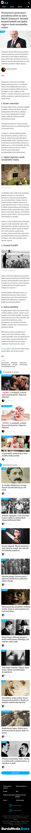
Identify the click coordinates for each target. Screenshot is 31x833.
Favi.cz (18, 821)
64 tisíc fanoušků (17, 805)
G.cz (13, 817)
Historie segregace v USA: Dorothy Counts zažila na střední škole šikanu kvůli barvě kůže (15, 518)
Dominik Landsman (11, 68)
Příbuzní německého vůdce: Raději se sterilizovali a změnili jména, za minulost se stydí (15, 761)
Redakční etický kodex (9, 795)
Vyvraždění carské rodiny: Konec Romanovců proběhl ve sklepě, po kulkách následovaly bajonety (15, 700)
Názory (20, 6)
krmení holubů (6, 364)
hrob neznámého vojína (8, 366)
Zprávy (4, 6)
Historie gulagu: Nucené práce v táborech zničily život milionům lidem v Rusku (14, 579)
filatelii (11, 824)
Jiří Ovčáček (23, 364)
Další (27, 6)
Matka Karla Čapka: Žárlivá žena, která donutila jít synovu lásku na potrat (15, 730)
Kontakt (5, 791)
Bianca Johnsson (9, 459)
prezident (14, 362)
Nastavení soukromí (21, 786)
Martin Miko (8, 493)
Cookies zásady (20, 800)
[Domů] (4, 2)
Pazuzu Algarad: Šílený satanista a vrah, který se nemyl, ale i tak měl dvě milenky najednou (15, 548)
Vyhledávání (29, 3)
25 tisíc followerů (17, 810)
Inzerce (5, 800)
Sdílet (2, 75)
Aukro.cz (11, 823)
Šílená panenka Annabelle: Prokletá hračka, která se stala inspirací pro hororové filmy (16, 609)
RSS (17, 791)
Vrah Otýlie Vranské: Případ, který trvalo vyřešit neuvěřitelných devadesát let (15, 670)
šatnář (15, 364)
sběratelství (25, 823)
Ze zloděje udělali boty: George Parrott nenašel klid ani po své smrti (14, 487)
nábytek (23, 821)
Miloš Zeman (5, 362)
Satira (12, 6)
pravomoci (23, 362)
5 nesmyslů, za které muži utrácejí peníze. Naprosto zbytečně (14, 395)
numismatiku (17, 824)
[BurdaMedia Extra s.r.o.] (15, 828)
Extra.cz (12, 821)
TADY (4, 349)
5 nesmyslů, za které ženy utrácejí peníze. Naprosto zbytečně (14, 425)
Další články (15, 773)
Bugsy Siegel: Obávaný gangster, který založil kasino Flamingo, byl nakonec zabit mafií (15, 639)
